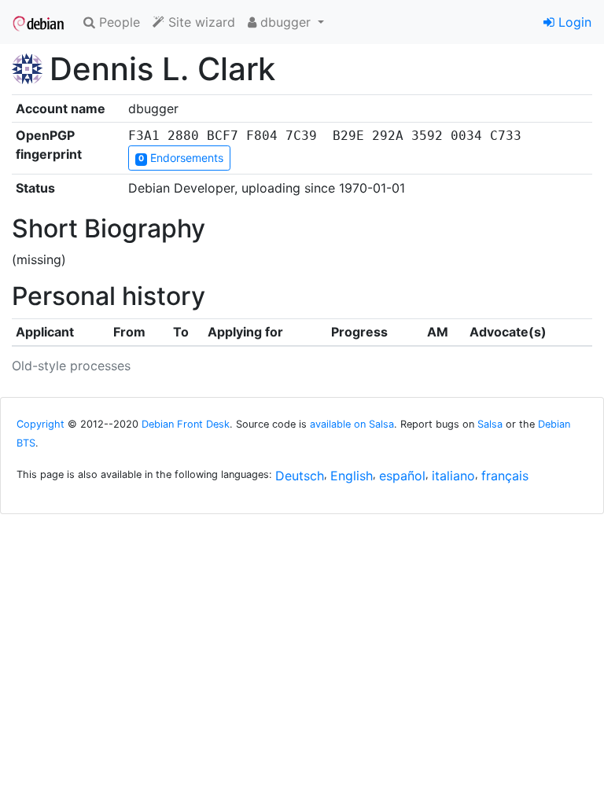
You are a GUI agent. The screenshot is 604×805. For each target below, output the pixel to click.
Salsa (490, 424)
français (504, 475)
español (402, 475)
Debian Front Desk (186, 424)
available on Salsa (352, 424)
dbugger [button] (285, 22)
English (351, 475)
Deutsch (299, 475)
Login (572, 22)
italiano (453, 475)
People (117, 22)
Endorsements (180, 157)
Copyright (40, 424)
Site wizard (199, 22)
